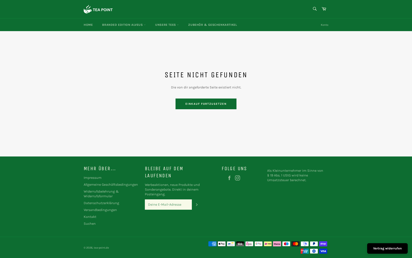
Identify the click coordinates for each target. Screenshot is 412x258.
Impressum (92, 178)
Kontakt (90, 217)
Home (88, 25)
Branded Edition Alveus (123, 25)
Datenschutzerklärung (101, 203)
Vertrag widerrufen (387, 248)
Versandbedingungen (100, 210)
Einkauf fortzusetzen (206, 103)
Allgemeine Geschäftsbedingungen (111, 184)
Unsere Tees (166, 25)
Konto (324, 24)
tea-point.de (101, 247)
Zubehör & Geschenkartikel (212, 25)
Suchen (90, 224)
